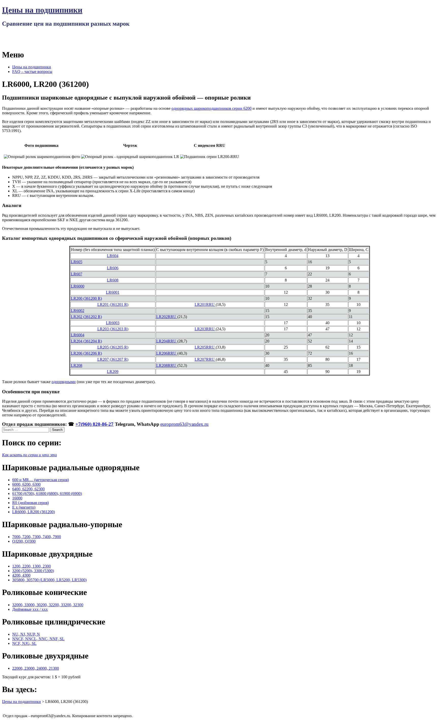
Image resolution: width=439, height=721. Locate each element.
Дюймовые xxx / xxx (30, 609)
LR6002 (77, 310)
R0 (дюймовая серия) (30, 502)
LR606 (112, 268)
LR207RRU (205, 359)
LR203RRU (205, 329)
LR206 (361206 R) (86, 353)
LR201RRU (205, 304)
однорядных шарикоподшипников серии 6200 (211, 108)
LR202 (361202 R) (86, 317)
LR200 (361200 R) (86, 298)
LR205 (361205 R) (112, 347)
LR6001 (112, 292)
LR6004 (77, 335)
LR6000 (77, 286)
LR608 (112, 280)
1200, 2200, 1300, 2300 (31, 566)
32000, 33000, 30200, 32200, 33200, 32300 (47, 605)
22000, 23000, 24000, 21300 (35, 668)
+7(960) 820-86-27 (94, 424)
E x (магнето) (23, 507)
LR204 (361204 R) (86, 341)
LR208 (76, 365)
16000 (17, 498)
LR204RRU (166, 341)
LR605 (76, 262)
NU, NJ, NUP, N (26, 634)
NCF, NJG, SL (24, 643)
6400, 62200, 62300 (28, 489)
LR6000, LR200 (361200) (33, 512)
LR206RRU (166, 353)
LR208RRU (166, 365)
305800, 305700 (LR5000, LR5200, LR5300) (49, 580)
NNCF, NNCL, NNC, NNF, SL (38, 639)
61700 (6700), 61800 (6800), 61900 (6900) (47, 493)
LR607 (76, 274)
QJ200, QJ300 (24, 541)
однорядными (64, 382)
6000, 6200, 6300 (26, 484)
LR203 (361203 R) (112, 329)
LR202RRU (166, 317)
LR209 (112, 371)
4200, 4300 (21, 575)
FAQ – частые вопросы (32, 71)
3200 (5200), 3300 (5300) (33, 571)
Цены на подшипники (42, 9)
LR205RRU (205, 347)
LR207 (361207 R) (112, 359)
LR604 (112, 256)
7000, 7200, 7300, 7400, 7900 (36, 537)
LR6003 (112, 323)
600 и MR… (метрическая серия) (40, 480)
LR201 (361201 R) (112, 304)
